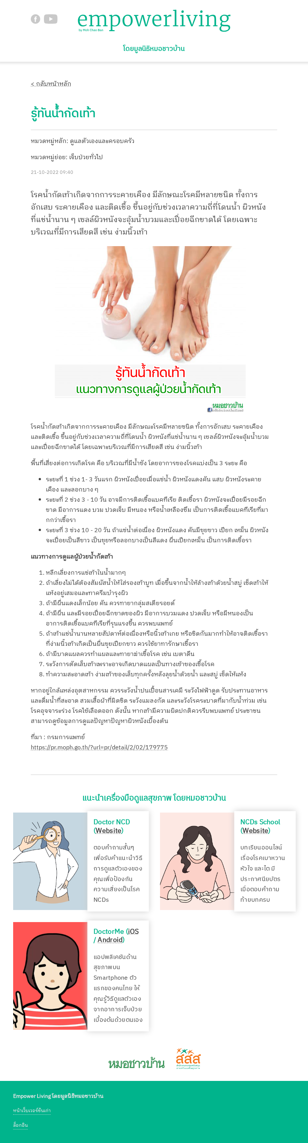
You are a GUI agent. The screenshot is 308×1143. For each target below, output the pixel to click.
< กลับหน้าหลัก (51, 84)
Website (108, 830)
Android (110, 940)
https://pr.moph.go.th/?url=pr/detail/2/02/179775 (99, 748)
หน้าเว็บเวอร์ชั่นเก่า (32, 1110)
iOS (133, 931)
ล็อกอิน (20, 1125)
